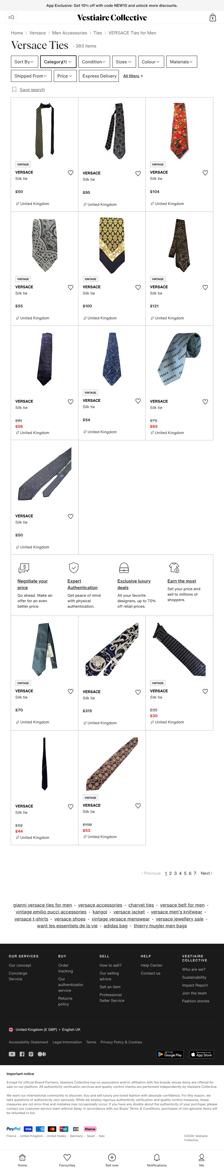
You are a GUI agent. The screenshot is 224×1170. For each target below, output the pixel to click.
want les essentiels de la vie (67, 925)
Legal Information (67, 1042)
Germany (76, 1136)
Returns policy (65, 1001)
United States (56, 1136)
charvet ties (141, 905)
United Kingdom (31, 1136)
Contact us (151, 973)
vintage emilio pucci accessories (51, 911)
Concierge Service (18, 976)
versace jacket (129, 911)
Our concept (20, 965)
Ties (97, 32)
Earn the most (181, 581)
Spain (91, 1136)
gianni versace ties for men (42, 905)
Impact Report (195, 985)
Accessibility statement (28, 1042)
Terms (91, 1042)
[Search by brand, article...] (11, 17)
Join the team (194, 993)
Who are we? (194, 969)
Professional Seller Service (111, 997)
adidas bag (116, 925)
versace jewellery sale (180, 919)
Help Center (152, 965)
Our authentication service (71, 984)
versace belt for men (182, 905)
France (11, 1136)
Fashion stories (195, 1001)
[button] (213, 17)
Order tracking (65, 968)
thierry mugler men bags (160, 925)
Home (17, 32)
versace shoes (70, 919)
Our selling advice (109, 976)
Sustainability (194, 977)
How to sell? (110, 965)
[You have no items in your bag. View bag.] (213, 17)
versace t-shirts (31, 919)
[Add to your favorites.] (70, 173)
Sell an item (109, 987)
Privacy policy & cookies (121, 1042)
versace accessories (100, 905)
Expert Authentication (82, 584)
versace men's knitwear (176, 911)
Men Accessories (69, 32)
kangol (100, 911)
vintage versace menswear (121, 919)
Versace (37, 32)
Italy (102, 1136)
